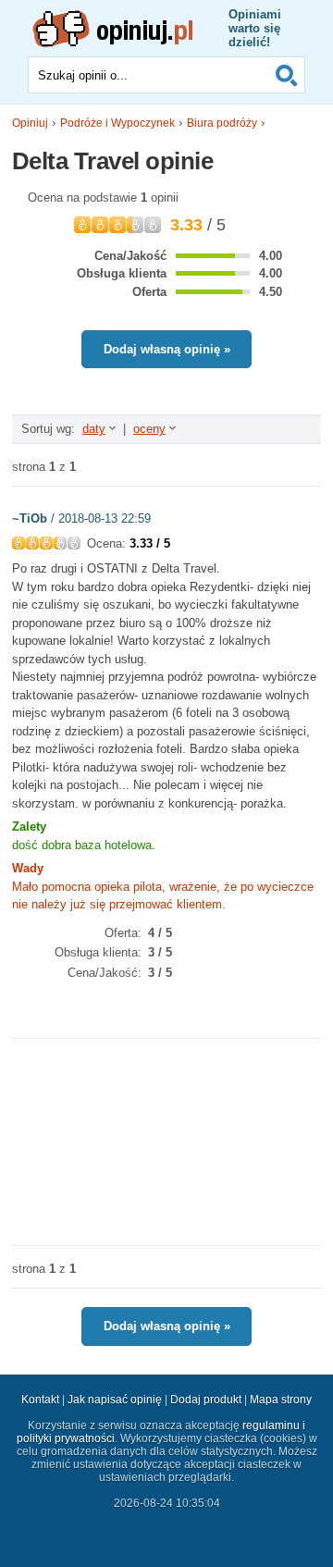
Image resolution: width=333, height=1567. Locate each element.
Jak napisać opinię (115, 1399)
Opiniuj (30, 123)
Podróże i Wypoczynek (117, 123)
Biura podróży (222, 123)
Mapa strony (281, 1399)
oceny (149, 429)
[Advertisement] (166, 1141)
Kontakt (40, 1399)
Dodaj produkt (205, 1399)
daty (93, 429)
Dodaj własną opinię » (167, 349)
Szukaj (286, 75)
